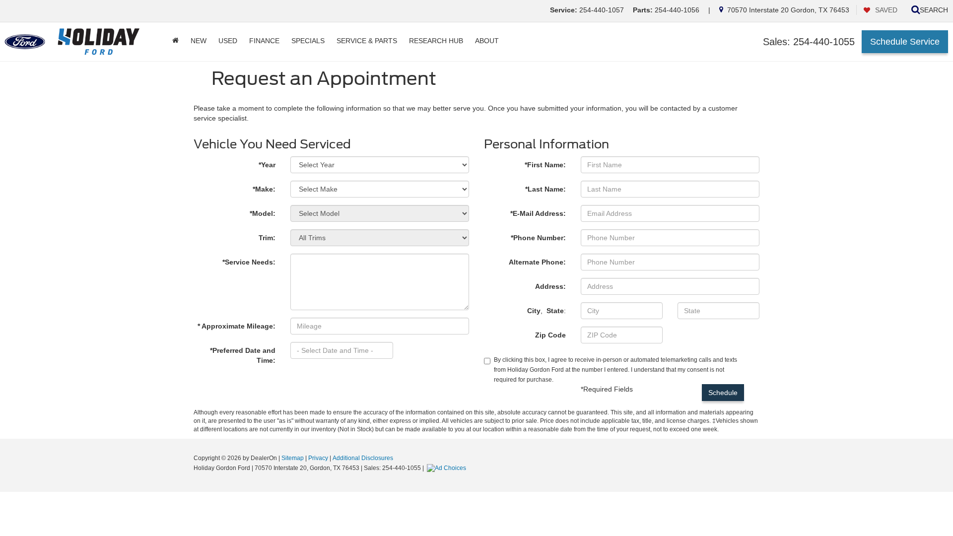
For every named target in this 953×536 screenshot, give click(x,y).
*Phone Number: (538, 238)
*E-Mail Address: (538, 213)
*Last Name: (545, 189)
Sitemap (292, 458)
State (555, 311)
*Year (267, 165)
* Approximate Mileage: (236, 326)
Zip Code (550, 335)
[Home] (175, 41)
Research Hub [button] (436, 41)
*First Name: (545, 165)
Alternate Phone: (537, 262)
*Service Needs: (248, 262)
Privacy (318, 458)
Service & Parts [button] (367, 41)
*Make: (264, 189)
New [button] (198, 41)
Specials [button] (308, 41)
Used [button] (227, 41)
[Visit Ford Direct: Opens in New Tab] (448, 468)
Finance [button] (264, 41)
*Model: (262, 213)
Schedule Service (905, 42)
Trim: (267, 238)
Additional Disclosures (363, 458)
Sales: (809, 41)
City (534, 311)
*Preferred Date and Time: (242, 355)
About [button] (487, 41)
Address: (550, 286)
